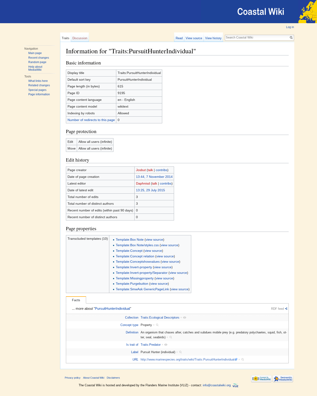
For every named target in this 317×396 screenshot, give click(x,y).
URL (135, 359)
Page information (39, 94)
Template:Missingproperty (135, 278)
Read (179, 38)
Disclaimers (113, 377)
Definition (132, 332)
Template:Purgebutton (132, 283)
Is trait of (132, 344)
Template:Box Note (130, 239)
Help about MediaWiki (35, 68)
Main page (35, 53)
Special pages (37, 90)
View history (213, 38)
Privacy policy (73, 377)
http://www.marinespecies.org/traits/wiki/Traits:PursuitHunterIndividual (187, 359)
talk (150, 170)
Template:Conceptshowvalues (138, 261)
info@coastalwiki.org (217, 385)
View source (194, 38)
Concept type (129, 325)
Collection (131, 317)
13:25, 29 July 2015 (150, 190)
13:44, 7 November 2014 (154, 177)
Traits (65, 38)
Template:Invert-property (134, 267)
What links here (38, 81)
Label (134, 352)
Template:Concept (129, 250)
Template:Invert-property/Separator (142, 273)
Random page (37, 62)
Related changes (39, 85)
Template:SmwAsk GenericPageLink (142, 289)
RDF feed (277, 308)
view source (154, 239)
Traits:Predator (151, 344)
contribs (161, 170)
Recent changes (38, 57)
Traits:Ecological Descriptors (160, 317)
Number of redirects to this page (91, 120)
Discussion (79, 38)
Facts (76, 300)
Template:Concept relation (135, 256)
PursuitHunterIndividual (112, 308)
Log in (290, 27)
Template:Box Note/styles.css (137, 245)
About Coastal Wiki (93, 377)
